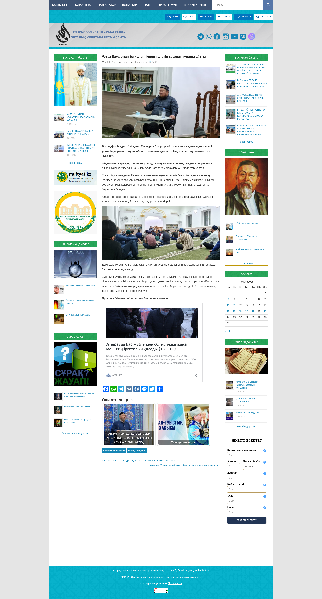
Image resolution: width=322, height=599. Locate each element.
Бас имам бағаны (247, 57)
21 (253, 311)
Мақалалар (107, 5)
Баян (125, 62)
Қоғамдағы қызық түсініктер (77, 406)
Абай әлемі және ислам (247, 223)
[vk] (243, 39)
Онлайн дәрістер (196, 5)
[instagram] (225, 39)
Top (314, 591)
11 (234, 305)
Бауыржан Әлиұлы (114, 450)
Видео (148, 5)
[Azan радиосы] (251, 39)
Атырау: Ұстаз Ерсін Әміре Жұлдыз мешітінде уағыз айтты (184, 465)
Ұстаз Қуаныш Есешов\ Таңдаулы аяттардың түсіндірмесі (247, 384)
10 (228, 305)
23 (265, 311)
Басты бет (59, 5)
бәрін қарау (75, 162)
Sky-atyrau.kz (175, 583)
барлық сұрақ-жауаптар (75, 433)
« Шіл (228, 331)
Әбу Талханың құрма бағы (78, 315)
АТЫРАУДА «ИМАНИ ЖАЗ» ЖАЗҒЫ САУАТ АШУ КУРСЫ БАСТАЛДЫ (250, 98)
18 (234, 311)
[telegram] (200, 39)
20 (246, 311)
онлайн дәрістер (246, 426)
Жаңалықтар (83, 5)
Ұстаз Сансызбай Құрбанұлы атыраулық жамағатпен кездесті (139, 460)
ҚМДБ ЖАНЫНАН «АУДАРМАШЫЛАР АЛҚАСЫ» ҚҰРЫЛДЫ (81, 117)
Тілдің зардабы (137, 450)
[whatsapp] (209, 39)
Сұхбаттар (129, 5)
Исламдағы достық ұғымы (248, 412)
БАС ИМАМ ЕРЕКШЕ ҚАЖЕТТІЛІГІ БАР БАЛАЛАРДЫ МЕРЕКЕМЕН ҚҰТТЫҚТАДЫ (252, 83)
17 (228, 311)
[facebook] (216, 39)
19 (240, 311)
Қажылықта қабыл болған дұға (80, 285)
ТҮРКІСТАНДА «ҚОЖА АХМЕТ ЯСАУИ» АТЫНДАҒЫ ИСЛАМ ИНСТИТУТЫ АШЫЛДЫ (81, 148)
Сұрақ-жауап (168, 5)
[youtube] (234, 39)
